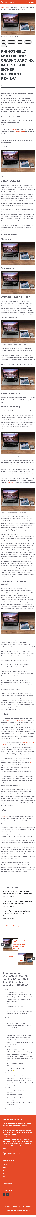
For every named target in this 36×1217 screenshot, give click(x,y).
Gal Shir (13, 476)
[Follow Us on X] (4, 1194)
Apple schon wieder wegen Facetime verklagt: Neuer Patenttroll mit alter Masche (20, 944)
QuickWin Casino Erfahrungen (12, 926)
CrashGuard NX (20, 131)
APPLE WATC (7, 1183)
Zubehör (22, 85)
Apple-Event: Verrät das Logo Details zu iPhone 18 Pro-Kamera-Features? (16, 913)
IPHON (5, 1168)
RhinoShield (4, 127)
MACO (4, 1180)
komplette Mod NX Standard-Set (17, 720)
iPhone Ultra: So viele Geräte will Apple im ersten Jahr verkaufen (18, 892)
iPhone (4, 45)
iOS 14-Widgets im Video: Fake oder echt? (16, 958)
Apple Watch (11, 42)
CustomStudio (11, 482)
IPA (4, 1171)
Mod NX (14, 129)
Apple (3, 42)
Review (17, 85)
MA (4, 1174)
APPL (4, 1164)
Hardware (28, 42)
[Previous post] (2, 944)
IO (3, 1177)
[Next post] (33, 958)
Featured (20, 42)
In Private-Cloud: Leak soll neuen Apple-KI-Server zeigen (18, 902)
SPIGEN (31, 762)
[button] (26, 2)
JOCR (30, 476)
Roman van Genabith (8, 896)
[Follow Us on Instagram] (7, 1194)
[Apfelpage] (7, 2)
